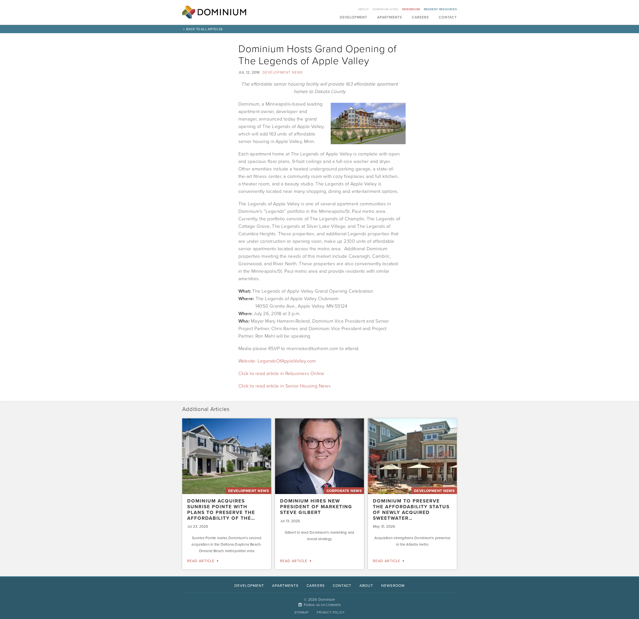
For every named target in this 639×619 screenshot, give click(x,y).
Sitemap (301, 613)
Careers (420, 17)
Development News (283, 72)
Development (353, 17)
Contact (448, 17)
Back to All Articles (204, 29)
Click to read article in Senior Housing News (284, 386)
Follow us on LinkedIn (322, 605)
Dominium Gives (385, 9)
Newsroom (411, 9)
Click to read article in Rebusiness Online (281, 373)
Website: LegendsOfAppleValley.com (277, 361)
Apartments (389, 17)
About (363, 9)
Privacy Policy (331, 613)
